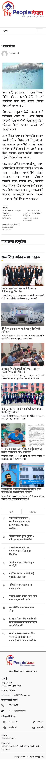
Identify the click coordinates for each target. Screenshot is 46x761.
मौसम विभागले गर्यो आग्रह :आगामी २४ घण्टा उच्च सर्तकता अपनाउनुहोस (32, 213)
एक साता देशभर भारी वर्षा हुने (10, 224)
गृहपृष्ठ (5, 30)
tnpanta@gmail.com (17, 710)
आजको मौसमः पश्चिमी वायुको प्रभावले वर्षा (11, 212)
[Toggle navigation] (39, 30)
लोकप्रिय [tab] (33, 512)
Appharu (41, 756)
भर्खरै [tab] (11, 512)
